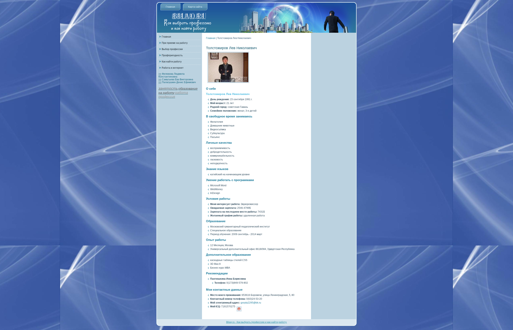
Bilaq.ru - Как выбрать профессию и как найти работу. (256, 322)
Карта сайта (195, 6)
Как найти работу (172, 61)
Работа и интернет (173, 67)
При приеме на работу (175, 43)
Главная (170, 6)
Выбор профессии (172, 49)
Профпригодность (172, 55)
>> (160, 73)
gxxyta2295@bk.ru (251, 302)
